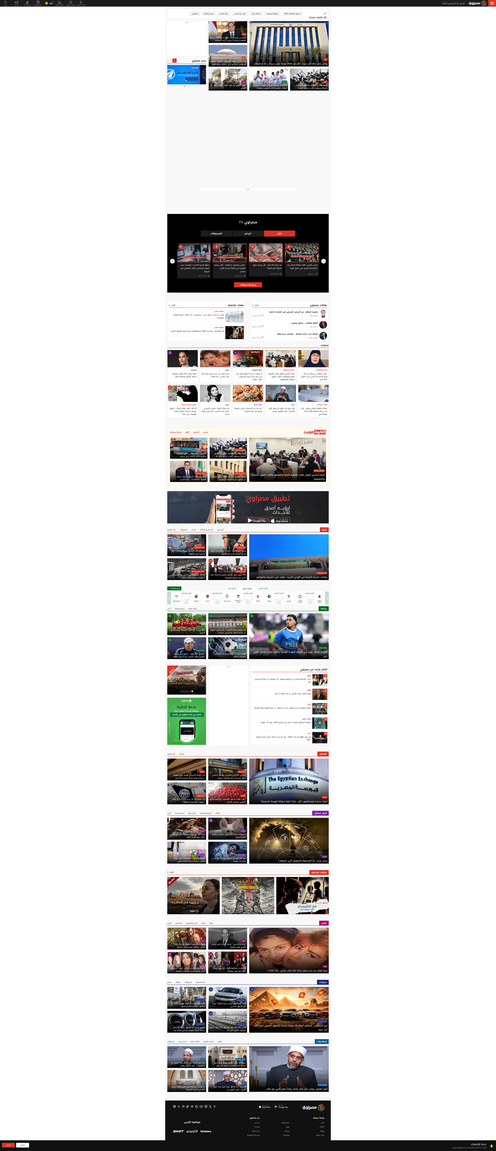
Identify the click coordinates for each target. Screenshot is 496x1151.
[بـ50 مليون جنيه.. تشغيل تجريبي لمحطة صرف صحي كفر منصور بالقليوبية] (227, 569)
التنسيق (196, 432)
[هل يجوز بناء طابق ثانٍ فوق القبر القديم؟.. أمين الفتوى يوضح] (281, 393)
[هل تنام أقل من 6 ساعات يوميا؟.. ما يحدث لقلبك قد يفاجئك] (227, 853)
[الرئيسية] (477, 3)
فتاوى (220, 1041)
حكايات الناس (219, 311)
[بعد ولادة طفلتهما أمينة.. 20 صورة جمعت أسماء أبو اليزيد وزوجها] (227, 962)
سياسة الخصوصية (253, 1135)
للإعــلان (16, 5)
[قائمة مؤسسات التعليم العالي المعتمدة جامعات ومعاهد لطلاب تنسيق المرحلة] (309, 79)
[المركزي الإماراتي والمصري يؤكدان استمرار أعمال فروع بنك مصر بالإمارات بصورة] (227, 769)
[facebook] (214, 1106)
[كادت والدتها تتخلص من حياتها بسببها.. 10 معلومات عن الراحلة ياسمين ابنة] (319, 680)
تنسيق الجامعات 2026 (292, 13)
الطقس (195, 13)
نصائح (169, 982)
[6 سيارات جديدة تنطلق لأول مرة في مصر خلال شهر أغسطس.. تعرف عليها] (248, 358)
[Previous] (174, 61)
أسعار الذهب (27, 5)
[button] (492, 3)
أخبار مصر (220, 529)
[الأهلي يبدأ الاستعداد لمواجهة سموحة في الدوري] (186, 624)
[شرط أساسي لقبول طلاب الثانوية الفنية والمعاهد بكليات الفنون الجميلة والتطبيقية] (281, 358)
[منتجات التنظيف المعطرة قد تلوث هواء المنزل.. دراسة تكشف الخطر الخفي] (186, 853)
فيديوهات (188, 982)
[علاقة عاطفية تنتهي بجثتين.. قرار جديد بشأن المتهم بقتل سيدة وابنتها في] (313, 393)
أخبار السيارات (257, 370)
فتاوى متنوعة (322, 1085)
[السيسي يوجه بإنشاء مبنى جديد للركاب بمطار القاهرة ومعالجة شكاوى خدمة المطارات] (228, 32)
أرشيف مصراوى (70, 5)
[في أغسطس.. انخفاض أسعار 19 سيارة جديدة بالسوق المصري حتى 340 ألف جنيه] (289, 1010)
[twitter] (210, 1106)
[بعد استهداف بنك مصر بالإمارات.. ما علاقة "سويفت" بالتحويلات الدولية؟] (186, 793)
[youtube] (201, 1106)
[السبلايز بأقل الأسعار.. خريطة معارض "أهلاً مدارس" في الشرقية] (186, 545)
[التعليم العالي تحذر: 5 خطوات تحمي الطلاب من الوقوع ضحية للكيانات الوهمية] (228, 471)
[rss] (179, 1106)
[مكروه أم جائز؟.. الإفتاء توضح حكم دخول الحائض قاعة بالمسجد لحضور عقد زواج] (227, 1057)
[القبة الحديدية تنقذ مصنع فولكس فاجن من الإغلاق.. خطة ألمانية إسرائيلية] (186, 998)
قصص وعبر (182, 1041)
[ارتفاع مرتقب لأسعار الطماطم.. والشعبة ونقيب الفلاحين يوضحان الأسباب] (227, 793)
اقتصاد (323, 754)
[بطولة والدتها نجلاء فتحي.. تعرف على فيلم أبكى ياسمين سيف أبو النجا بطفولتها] (186, 962)
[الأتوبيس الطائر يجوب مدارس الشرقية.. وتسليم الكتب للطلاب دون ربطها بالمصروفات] (189, 448)
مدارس (205, 432)
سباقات (178, 982)
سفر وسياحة (179, 813)
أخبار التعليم (171, 529)
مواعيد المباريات (80, 5)
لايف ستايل (306, 718)
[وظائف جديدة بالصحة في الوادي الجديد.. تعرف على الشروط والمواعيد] (289, 557)
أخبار (325, 59)
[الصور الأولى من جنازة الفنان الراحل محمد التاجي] (228, 79)
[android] (281, 1106)
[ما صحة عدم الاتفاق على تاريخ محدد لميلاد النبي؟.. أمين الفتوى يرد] (227, 1081)
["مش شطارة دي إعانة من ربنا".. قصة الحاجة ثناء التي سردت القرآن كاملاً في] (313, 358)
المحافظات (184, 529)
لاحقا (23, 1145)
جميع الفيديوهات (248, 285)
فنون (243, 82)
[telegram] (192, 1106)
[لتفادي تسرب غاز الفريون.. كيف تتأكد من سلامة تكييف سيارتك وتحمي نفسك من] (186, 1022)
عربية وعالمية (180, 608)
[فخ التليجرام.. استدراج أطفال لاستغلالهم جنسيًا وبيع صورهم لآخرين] (234, 332)
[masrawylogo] (311, 1107)
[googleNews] (174, 1106)
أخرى (169, 608)
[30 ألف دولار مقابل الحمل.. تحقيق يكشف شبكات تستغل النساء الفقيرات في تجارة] (182, 393)
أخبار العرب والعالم (206, 529)
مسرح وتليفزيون (192, 923)
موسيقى (178, 923)
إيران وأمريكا (208, 13)
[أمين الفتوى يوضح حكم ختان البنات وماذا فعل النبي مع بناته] (289, 1069)
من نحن (257, 1122)
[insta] (206, 1106)
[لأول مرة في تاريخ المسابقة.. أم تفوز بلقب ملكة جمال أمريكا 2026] (186, 829)
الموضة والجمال (205, 813)
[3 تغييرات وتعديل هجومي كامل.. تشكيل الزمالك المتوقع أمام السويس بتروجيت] (268, 79)
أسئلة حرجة (256, 13)
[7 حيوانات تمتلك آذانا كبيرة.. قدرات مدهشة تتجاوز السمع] (227, 829)
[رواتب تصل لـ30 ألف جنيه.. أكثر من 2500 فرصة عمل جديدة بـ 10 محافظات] (289, 44)
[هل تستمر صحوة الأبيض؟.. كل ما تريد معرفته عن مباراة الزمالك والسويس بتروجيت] (227, 624)
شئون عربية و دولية (188, 404)
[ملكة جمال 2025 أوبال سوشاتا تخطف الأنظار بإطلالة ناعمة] (182, 358)
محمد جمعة (314, 315)
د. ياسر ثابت (314, 326)
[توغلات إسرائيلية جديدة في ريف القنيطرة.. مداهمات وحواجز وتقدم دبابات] (186, 569)
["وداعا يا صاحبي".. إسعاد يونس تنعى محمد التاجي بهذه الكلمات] (227, 938)
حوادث (193, 529)
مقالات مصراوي (318, 305)
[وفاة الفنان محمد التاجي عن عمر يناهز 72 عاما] (319, 694)
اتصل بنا (257, 1126)
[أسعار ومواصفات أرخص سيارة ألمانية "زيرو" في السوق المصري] (227, 998)
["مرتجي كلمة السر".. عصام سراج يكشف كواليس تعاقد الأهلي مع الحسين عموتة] (186, 648)
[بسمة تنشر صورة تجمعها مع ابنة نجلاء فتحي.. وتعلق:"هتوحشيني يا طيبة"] (186, 938)
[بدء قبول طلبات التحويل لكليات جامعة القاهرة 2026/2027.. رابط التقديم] (189, 471)
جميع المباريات (175, 588)
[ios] (265, 1106)
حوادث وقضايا (322, 404)
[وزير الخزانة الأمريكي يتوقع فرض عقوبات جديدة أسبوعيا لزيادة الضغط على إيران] (186, 769)
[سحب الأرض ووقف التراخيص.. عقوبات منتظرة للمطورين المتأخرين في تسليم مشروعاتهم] (228, 56)
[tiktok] (187, 1106)
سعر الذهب (224, 13)
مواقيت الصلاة (60, 5)
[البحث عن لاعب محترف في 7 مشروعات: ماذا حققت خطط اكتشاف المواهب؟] (234, 316)
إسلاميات (322, 1041)
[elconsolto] (192, 1132)
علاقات (217, 813)
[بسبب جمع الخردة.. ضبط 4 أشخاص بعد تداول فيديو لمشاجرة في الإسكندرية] (227, 545)
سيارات (323, 982)
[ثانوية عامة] (202, 74)
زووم (227, 370)
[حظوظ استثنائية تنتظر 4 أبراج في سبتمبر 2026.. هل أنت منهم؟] (319, 723)
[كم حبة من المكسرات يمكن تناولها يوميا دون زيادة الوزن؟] (248, 393)
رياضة (284, 82)
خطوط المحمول (272, 13)
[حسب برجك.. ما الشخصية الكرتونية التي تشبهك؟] (289, 841)
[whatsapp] (196, 1106)
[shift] (178, 1132)
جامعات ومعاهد (289, 370)
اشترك (8, 1145)
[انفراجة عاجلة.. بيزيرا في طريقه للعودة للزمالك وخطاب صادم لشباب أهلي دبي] (289, 636)
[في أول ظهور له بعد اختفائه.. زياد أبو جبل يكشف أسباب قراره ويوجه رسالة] (319, 737)
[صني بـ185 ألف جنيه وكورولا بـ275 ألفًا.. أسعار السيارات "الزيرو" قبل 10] (227, 1022)
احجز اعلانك (256, 1131)
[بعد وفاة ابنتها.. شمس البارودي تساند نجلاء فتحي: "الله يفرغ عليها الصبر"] (215, 393)
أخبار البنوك (171, 754)
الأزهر (187, 432)
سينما (204, 923)
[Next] (169, 61)
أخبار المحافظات (321, 370)
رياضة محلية (192, 608)
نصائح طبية (258, 404)
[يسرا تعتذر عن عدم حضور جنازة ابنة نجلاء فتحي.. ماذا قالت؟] (215, 358)
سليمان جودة (313, 337)
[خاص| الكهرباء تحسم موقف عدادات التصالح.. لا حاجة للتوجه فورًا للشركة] (319, 708)
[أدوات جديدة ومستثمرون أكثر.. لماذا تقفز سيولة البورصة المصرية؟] (289, 781)
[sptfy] (183, 1106)
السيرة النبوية (209, 1041)
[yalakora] (205, 1132)
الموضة (193, 370)
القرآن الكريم (195, 1041)
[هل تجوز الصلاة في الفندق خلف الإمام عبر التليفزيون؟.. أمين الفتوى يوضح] (186, 1057)
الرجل (169, 813)
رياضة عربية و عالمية (238, 650)
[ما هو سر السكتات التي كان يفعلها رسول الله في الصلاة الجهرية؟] (186, 1081)
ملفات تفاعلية (236, 305)
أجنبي (169, 923)
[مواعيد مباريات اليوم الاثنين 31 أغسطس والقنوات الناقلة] (227, 648)
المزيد (256, 305)
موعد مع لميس (239, 13)
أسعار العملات (38, 5)
